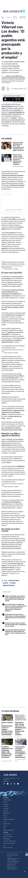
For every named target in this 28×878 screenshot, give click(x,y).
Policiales (5, 808)
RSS (4, 845)
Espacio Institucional (8, 830)
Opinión (5, 817)
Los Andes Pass (7, 834)
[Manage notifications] (24, 871)
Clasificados (6, 839)
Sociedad (5, 806)
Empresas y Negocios (8, 819)
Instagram (8, 784)
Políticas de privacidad (9, 843)
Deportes (5, 810)
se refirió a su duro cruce (14, 108)
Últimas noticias (7, 800)
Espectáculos (6, 813)
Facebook (4, 784)
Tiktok (11, 784)
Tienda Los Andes (7, 836)
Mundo (5, 815)
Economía (5, 804)
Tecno (4, 826)
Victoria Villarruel (7, 106)
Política (8, 17)
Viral (4, 828)
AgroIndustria (6, 823)
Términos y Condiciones (9, 841)
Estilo (4, 821)
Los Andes (2, 17)
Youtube (18, 784)
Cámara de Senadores (15, 112)
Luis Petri (18, 110)
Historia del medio (8, 847)
